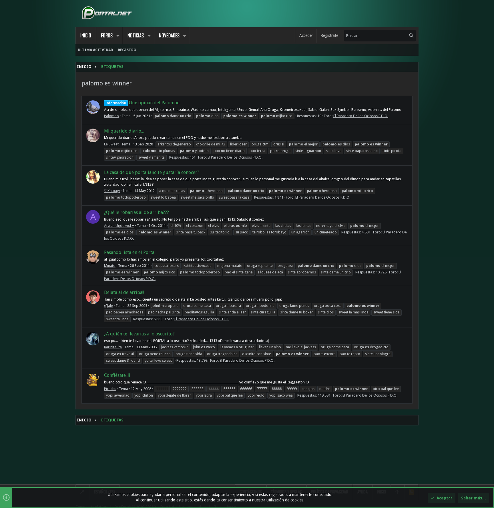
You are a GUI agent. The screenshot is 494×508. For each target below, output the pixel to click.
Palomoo (111, 116)
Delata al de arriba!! (124, 292)
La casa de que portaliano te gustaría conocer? (151, 172)
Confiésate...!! (117, 375)
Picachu (110, 389)
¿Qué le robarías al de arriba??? (136, 212)
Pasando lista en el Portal (130, 252)
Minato (109, 265)
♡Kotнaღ (112, 191)
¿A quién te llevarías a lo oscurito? (139, 334)
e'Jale (108, 305)
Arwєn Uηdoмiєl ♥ (119, 225)
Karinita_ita (113, 347)
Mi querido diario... (124, 131)
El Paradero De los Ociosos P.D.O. (360, 116)
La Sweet (111, 144)
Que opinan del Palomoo (142, 102)
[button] (117, 36)
